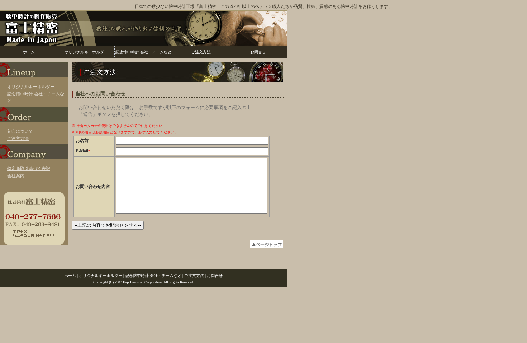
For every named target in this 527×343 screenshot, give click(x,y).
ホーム (29, 52)
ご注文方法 (201, 52)
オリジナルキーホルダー (86, 52)
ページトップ (177, 244)
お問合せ (258, 52)
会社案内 (15, 175)
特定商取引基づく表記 (28, 168)
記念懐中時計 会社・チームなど (143, 52)
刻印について (20, 131)
